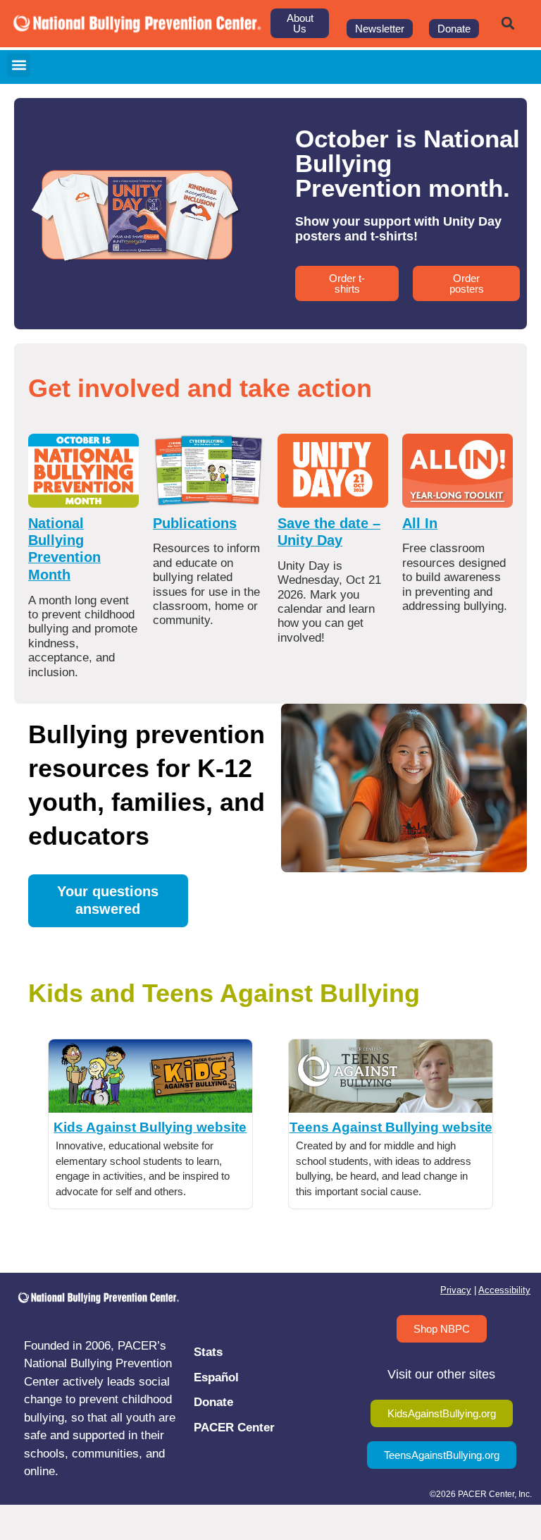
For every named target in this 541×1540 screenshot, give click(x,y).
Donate (213, 1402)
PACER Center (234, 1427)
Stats (208, 1352)
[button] (508, 23)
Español (216, 1377)
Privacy (455, 1290)
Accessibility (504, 1290)
